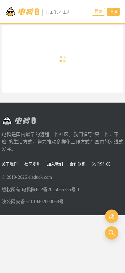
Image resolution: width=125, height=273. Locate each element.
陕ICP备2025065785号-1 (55, 189)
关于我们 (10, 164)
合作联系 (78, 164)
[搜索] (111, 233)
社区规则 (32, 164)
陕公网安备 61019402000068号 (33, 201)
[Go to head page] (19, 120)
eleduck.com (40, 177)
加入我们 (55, 164)
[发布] (111, 216)
